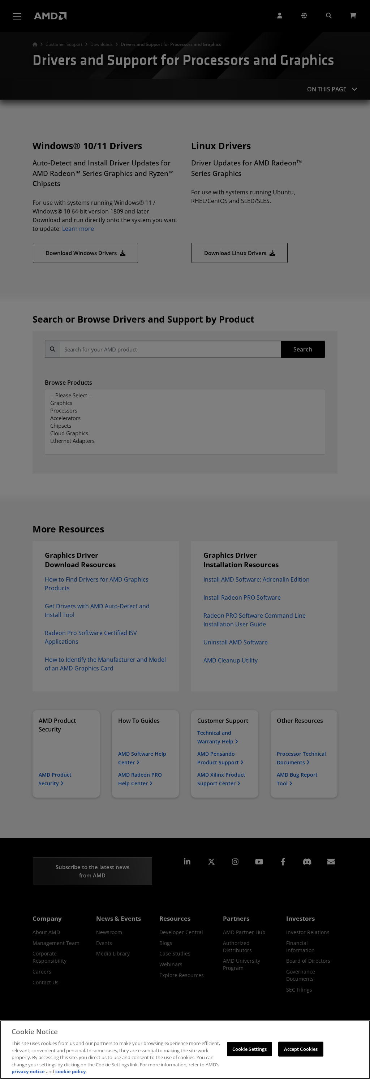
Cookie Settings (249, 1048)
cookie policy (70, 1071)
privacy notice (28, 1071)
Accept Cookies (301, 1048)
